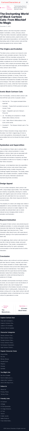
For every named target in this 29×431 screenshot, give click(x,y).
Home (3, 7)
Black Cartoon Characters (9, 8)
